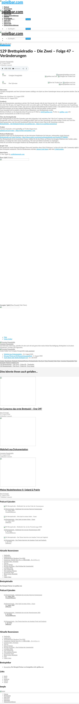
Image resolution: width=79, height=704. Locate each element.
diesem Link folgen (42, 149)
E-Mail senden (59, 149)
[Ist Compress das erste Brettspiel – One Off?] (18, 405)
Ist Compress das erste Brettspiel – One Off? (21, 409)
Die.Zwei (3, 45)
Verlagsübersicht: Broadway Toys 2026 (14, 558)
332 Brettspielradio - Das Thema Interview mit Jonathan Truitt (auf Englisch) (25, 540)
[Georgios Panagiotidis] (7, 342)
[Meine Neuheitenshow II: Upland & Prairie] (18, 486)
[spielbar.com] (50, 76)
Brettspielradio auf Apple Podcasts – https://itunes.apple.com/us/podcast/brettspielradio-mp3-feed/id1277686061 (34, 137)
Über (5, 337)
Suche (28, 19)
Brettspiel (15, 361)
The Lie (6, 563)
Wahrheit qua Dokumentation (13, 354)
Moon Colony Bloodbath (10, 574)
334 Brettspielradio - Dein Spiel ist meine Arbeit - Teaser (19, 519)
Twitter (6, 682)
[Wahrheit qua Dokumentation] (18, 445)
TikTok (6, 680)
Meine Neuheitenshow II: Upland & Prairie (20, 490)
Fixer (5, 575)
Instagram (6, 679)
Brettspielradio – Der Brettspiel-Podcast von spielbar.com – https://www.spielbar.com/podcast (28, 124)
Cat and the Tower (9, 572)
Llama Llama (7, 577)
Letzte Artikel (8, 339)
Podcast (6, 7)
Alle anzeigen (30, 351)
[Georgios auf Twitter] (66, 76)
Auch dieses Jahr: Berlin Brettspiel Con (16, 357)
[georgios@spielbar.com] (65, 75)
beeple (5, 676)
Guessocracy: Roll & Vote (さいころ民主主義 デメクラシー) (22, 560)
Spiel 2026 (7, 20)
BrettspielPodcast (23, 361)
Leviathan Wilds (8, 567)
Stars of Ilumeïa (8, 564)
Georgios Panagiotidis (6, 61)
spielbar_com (64, 112)
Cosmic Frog (7, 557)
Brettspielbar (7, 667)
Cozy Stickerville (8, 569)
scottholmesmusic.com (17, 154)
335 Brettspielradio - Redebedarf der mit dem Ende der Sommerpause (23, 509)
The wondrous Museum (10, 571)
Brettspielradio (33, 361)
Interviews (7, 22)
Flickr (5, 677)
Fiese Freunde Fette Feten (52, 361)
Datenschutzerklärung (11, 15)
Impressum (7, 23)
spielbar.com (15, 363)
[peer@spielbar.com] (66, 84)
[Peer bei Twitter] (54, 82)
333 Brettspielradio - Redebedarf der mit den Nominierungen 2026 (22, 530)
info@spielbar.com (46, 112)
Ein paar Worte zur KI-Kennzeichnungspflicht (18, 356)
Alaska (2, 361)
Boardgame (8, 361)
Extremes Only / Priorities (11, 561)
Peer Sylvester (4, 413)
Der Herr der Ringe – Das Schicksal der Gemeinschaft (18, 566)
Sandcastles (7, 555)
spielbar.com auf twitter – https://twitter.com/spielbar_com (17, 130)
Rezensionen (8, 9)
